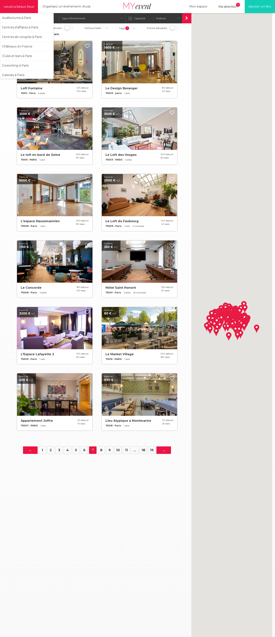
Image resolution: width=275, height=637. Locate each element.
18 (143, 450)
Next (86, 62)
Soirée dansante (157, 28)
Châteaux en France (17, 46)
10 (118, 450)
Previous (107, 62)
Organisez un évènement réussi (66, 6)
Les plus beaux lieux (19, 6)
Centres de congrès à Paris (22, 37)
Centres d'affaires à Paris (20, 27)
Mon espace (198, 6)
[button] (256, 329)
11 (126, 450)
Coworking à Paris (15, 65)
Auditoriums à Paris (16, 18)
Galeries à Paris (13, 75)
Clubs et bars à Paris (17, 56)
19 (152, 450)
